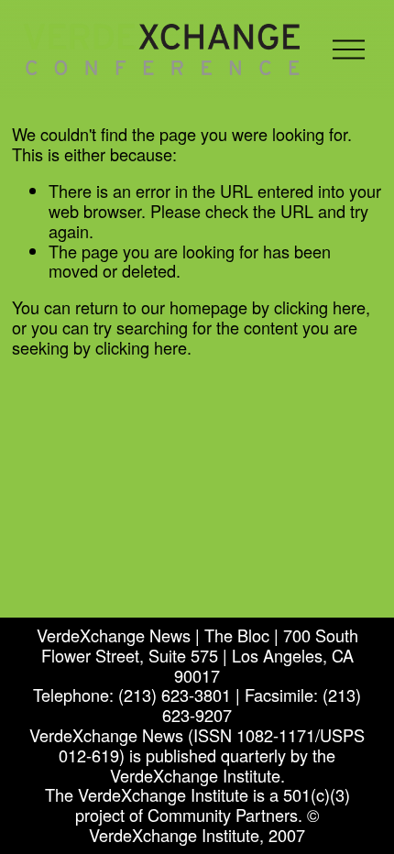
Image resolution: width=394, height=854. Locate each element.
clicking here (320, 307)
